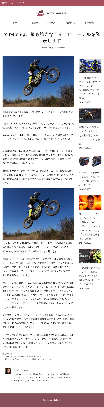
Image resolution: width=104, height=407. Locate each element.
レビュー (33, 22)
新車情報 (89, 22)
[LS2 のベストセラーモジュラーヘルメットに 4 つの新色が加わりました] (90, 166)
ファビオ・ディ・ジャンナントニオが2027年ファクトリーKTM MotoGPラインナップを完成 (89, 275)
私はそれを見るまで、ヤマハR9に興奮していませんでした (28, 359)
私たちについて (17, 3)
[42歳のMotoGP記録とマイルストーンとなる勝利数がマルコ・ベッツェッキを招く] (90, 120)
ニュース (14, 22)
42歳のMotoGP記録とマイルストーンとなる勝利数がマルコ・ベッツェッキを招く (89, 135)
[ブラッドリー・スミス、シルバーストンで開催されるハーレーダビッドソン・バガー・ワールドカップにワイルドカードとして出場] (90, 207)
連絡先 (4, 3)
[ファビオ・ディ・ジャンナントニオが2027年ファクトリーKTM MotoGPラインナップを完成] (90, 261)
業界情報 (70, 22)
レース (52, 22)
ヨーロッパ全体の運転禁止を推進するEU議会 (23, 356)
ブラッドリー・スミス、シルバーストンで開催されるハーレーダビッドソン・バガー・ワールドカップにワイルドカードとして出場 (89, 226)
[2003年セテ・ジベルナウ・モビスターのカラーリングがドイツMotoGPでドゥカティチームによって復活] (90, 71)
